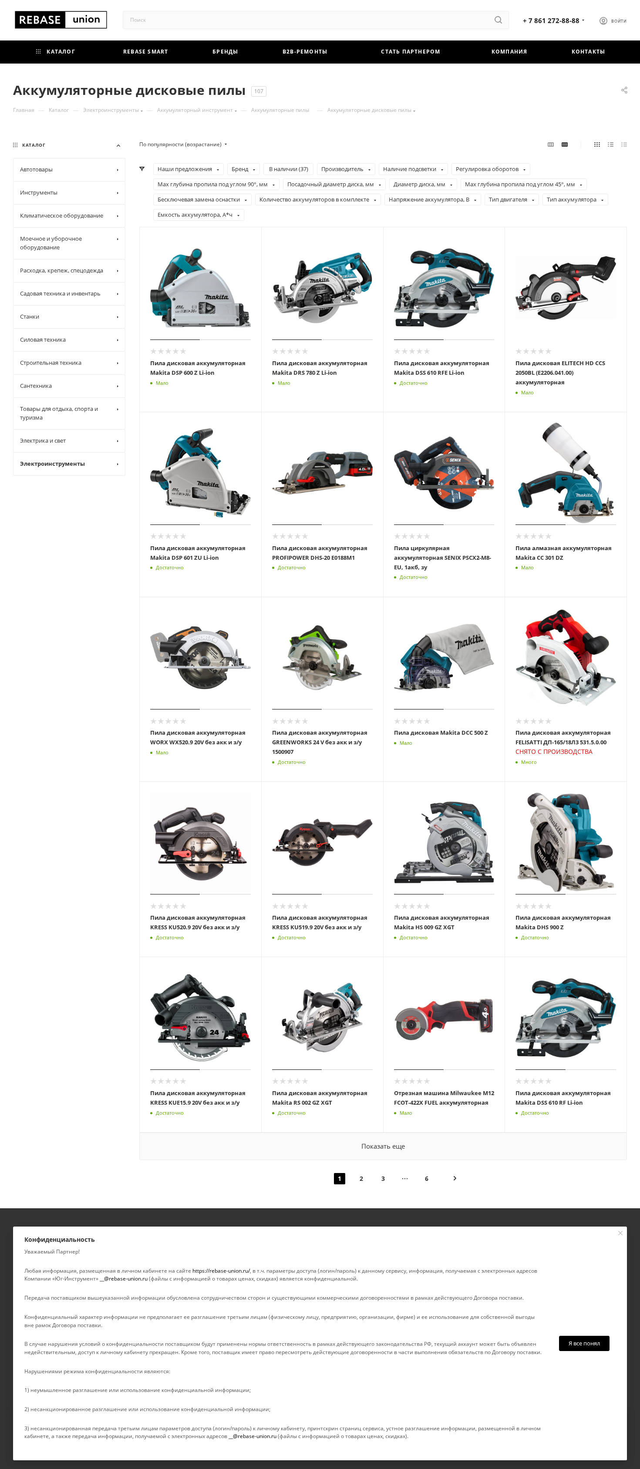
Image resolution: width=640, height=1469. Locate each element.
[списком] (610, 144)
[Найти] (498, 20)
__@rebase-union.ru (124, 1278)
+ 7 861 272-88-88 (551, 20)
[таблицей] (624, 144)
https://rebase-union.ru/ (221, 1270)
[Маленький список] (551, 144)
